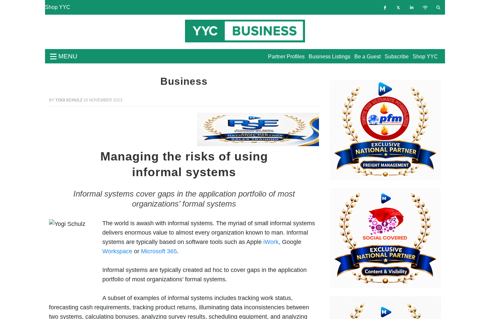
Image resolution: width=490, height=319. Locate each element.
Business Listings (329, 56)
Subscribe (397, 56)
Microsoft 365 (159, 251)
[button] (69, 129)
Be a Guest (367, 56)
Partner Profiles (286, 56)
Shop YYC (57, 7)
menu (67, 56)
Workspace (117, 251)
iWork (271, 242)
